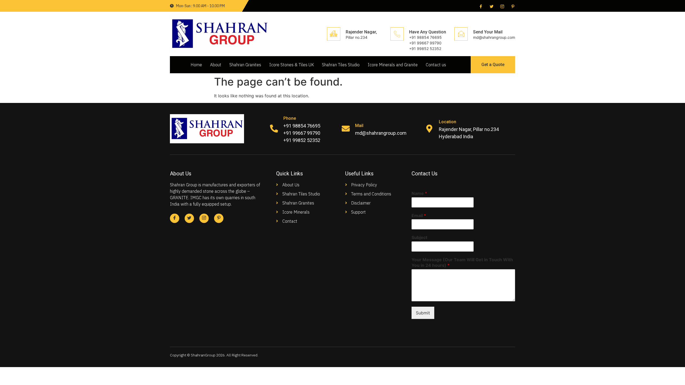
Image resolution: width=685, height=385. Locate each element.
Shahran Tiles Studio (341, 64)
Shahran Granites (245, 64)
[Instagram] (501, 6)
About (215, 64)
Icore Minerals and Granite (393, 64)
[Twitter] (491, 6)
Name (419, 193)
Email (419, 215)
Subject (419, 237)
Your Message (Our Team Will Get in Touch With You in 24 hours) (462, 262)
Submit (423, 312)
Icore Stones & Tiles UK (291, 64)
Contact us (436, 64)
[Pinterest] (512, 6)
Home (196, 64)
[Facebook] (480, 6)
